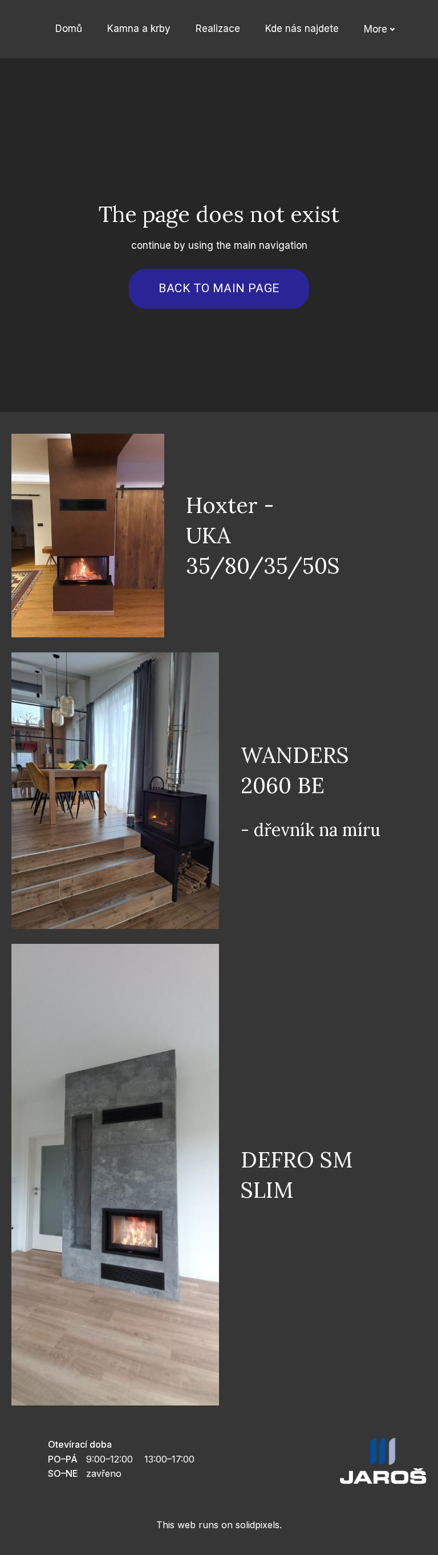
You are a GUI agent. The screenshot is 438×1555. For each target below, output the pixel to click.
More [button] (375, 29)
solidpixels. (259, 1524)
